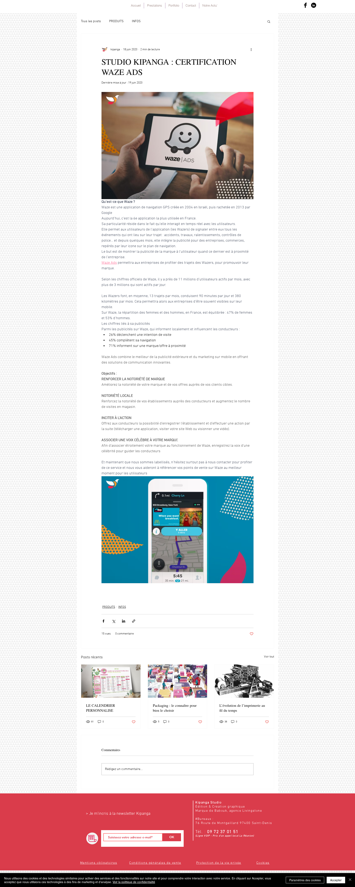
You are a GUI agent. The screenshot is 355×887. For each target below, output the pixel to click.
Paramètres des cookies (305, 880)
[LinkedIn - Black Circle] (313, 5)
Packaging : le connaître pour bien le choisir (175, 708)
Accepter (336, 880)
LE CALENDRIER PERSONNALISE (100, 708)
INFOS (136, 21)
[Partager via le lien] (134, 621)
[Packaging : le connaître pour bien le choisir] (177, 681)
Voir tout (269, 657)
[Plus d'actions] (251, 49)
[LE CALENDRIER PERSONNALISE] (111, 681)
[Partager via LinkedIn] (124, 621)
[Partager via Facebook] (103, 621)
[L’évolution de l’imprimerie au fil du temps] (244, 681)
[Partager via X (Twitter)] (113, 621)
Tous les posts (91, 21)
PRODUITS (116, 21)
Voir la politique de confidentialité (134, 882)
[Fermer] (350, 880)
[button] (269, 21)
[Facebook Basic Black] (305, 5)
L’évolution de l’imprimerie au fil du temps (242, 708)
